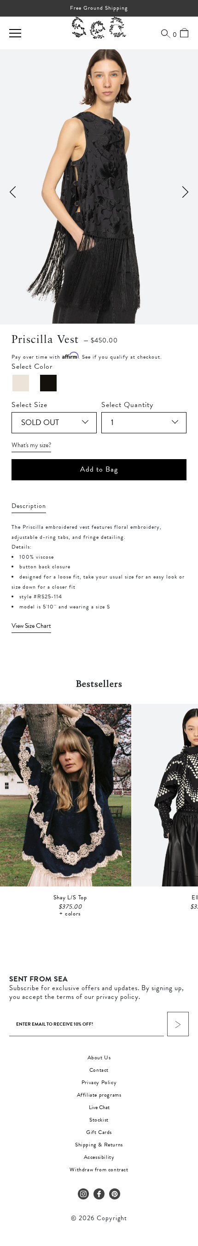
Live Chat (99, 1107)
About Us (99, 1057)
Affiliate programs (99, 1095)
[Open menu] (15, 33)
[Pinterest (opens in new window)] (114, 1193)
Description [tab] (29, 506)
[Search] (165, 33)
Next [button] (185, 192)
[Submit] (178, 1024)
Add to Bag (99, 469)
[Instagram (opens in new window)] (83, 1193)
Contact (99, 1070)
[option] (99, 186)
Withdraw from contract (99, 1169)
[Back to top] (183, 1183)
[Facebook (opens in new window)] (99, 1193)
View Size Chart (31, 626)
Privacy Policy (99, 1082)
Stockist (99, 1119)
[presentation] (99, 626)
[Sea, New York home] (99, 28)
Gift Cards (99, 1132)
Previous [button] (12, 192)
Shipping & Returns (99, 1144)
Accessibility (99, 1157)
